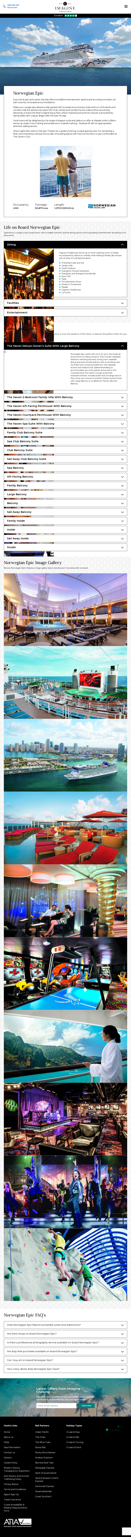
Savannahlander (43, 1491)
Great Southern (43, 1496)
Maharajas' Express (44, 1468)
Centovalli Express (44, 1486)
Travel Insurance (12, 1499)
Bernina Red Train (44, 1463)
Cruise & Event (73, 1447)
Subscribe (86, 1405)
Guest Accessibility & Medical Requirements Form (15, 1507)
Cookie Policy (10, 1463)
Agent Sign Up (11, 1494)
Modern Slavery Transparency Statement (17, 1469)
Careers (8, 1457)
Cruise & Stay (73, 1432)
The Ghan (40, 1437)
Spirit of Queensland (45, 1473)
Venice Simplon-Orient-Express (47, 1479)
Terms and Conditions (15, 1489)
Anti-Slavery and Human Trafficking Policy (16, 1477)
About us (8, 1437)
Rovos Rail (40, 1447)
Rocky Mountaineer (45, 1452)
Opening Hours (12, 7)
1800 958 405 (13, 5)
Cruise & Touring (74, 1442)
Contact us (9, 1452)
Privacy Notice (11, 1484)
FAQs (6, 1442)
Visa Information (12, 1447)
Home (7, 1432)
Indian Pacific (42, 1432)
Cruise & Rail (72, 1437)
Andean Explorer (44, 1457)
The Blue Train (42, 1442)
